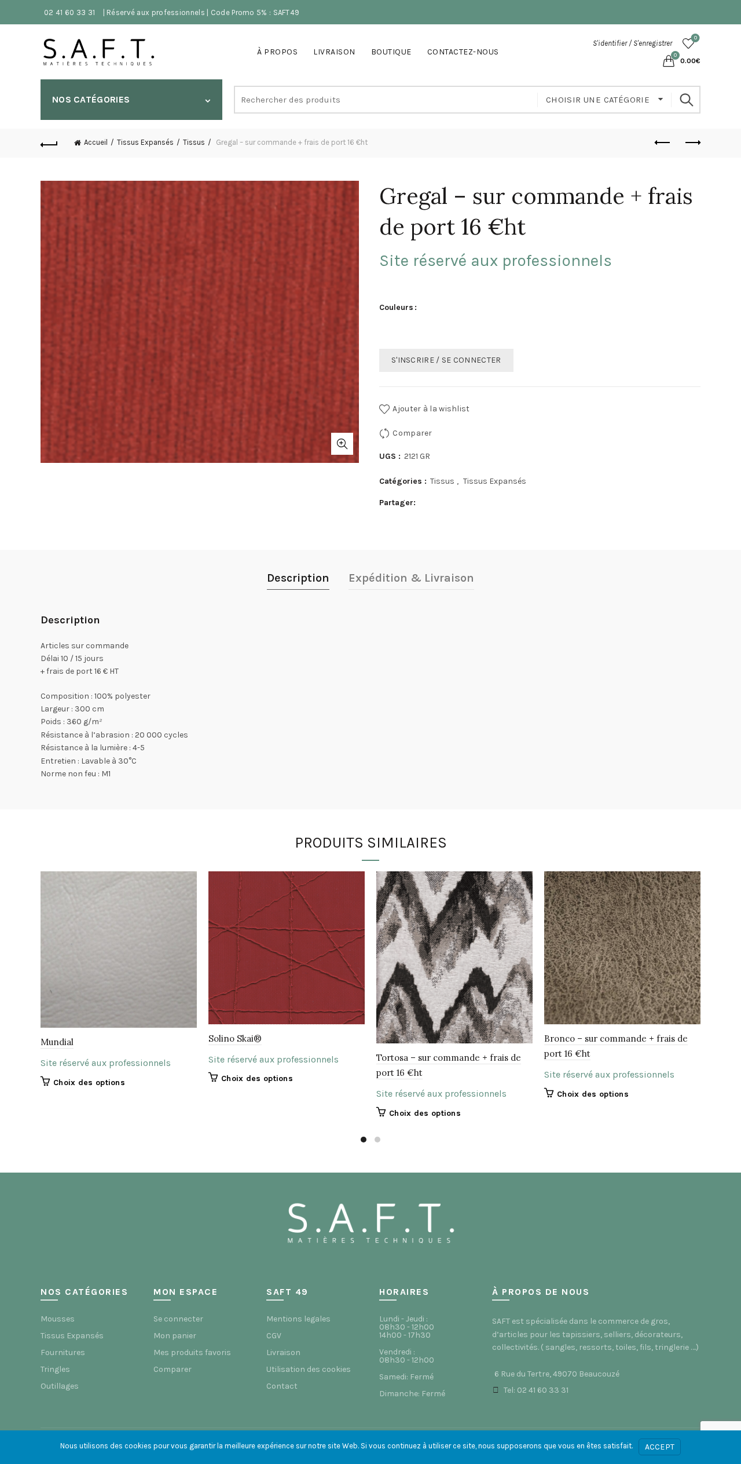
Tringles (55, 1369)
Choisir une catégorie (599, 99)
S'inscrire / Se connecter (446, 360)
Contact (282, 1386)
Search (686, 99)
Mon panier (174, 1336)
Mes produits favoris (192, 1352)
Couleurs (396, 307)
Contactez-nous (463, 52)
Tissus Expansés (145, 142)
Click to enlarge (342, 444)
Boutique (391, 52)
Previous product (662, 143)
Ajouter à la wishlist (430, 409)
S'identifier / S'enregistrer (632, 43)
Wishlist (695, 38)
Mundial (57, 1041)
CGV (273, 1336)
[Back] (49, 143)
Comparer (412, 433)
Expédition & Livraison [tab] (411, 578)
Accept (660, 1447)
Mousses (58, 1319)
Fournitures (63, 1352)
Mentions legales (298, 1319)
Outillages (60, 1386)
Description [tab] (298, 578)
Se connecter (178, 1319)
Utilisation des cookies (308, 1369)
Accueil (96, 142)
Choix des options (89, 1082)
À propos (277, 52)
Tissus (194, 142)
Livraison (334, 52)
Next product (691, 143)
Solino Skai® (235, 1038)
